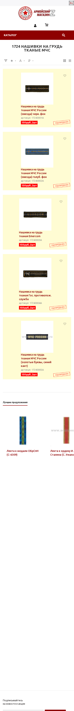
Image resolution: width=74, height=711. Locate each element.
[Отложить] (65, 75)
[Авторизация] (35, 25)
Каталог (10, 35)
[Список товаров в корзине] (46, 25)
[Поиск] (63, 35)
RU (71, 3)
